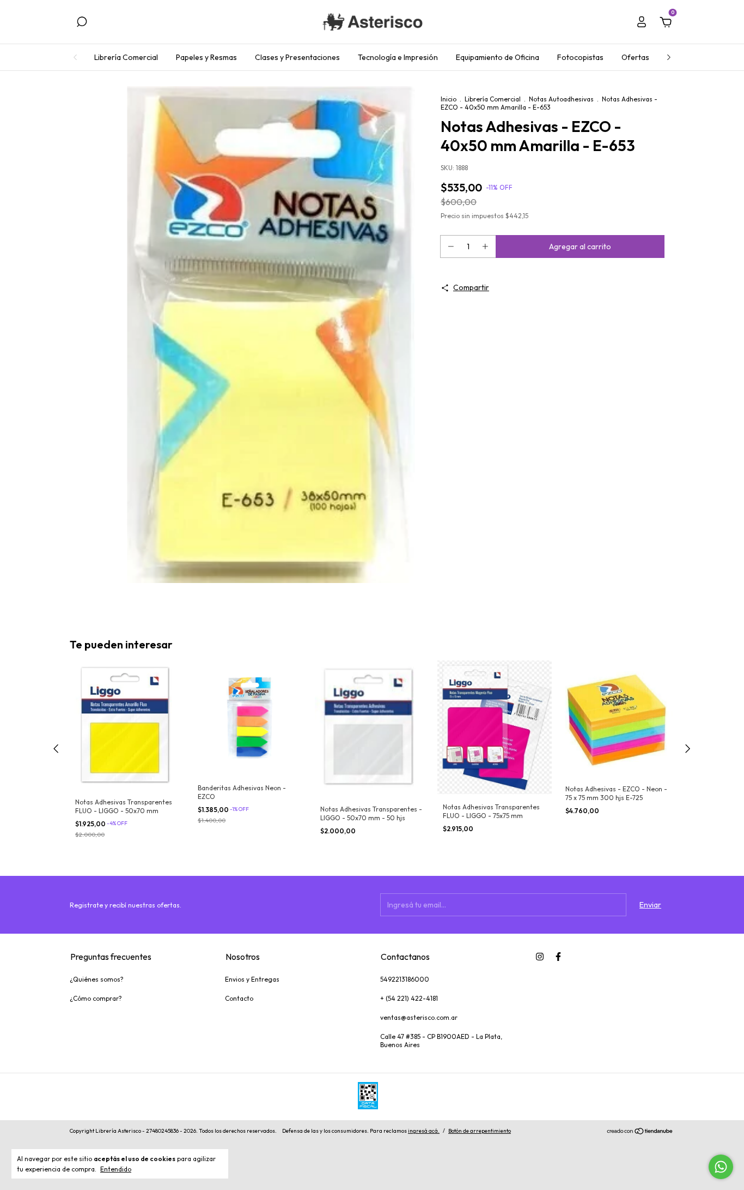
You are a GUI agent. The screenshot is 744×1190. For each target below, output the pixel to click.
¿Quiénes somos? (97, 979)
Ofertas (635, 57)
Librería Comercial (126, 57)
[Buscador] (82, 23)
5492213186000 (404, 979)
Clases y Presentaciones (297, 57)
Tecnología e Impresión (398, 57)
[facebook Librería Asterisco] (558, 956)
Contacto (239, 998)
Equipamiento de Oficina (497, 57)
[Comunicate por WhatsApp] (721, 1167)
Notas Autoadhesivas (561, 99)
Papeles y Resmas (206, 57)
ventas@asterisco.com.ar (419, 1017)
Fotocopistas (580, 57)
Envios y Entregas (252, 979)
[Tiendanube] (640, 1132)
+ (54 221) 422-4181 (409, 998)
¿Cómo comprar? (96, 998)
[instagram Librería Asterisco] (539, 956)
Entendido (115, 1169)
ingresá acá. (424, 1130)
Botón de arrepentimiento (479, 1130)
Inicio (448, 99)
